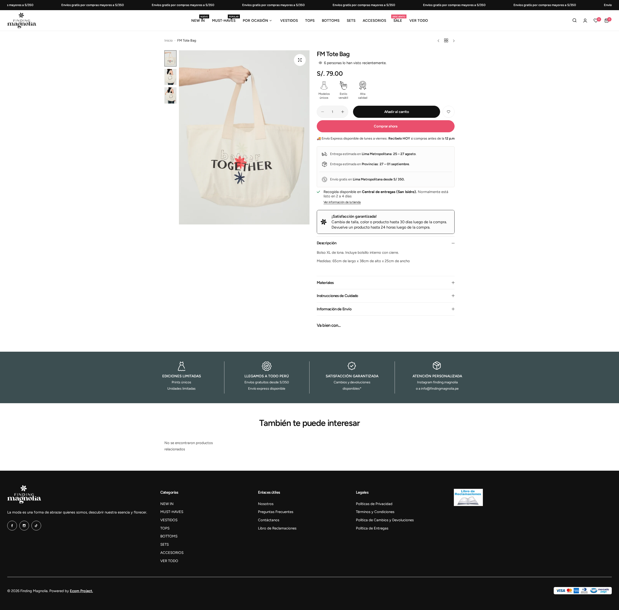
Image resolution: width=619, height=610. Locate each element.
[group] (244, 137)
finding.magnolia (445, 382)
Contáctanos (268, 520)
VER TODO (169, 561)
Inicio (168, 40)
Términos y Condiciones (375, 512)
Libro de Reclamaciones (277, 528)
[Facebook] (12, 525)
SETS (164, 544)
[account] (585, 20)
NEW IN (167, 504)
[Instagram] (24, 525)
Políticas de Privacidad (374, 504)
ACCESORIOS (172, 552)
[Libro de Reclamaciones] (468, 505)
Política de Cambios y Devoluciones (385, 520)
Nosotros (265, 504)
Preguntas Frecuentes (275, 512)
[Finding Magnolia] (21, 20)
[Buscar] (574, 20)
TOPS (164, 528)
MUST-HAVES (171, 512)
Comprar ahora (385, 126)
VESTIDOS (168, 520)
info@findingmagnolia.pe (440, 389)
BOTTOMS (168, 536)
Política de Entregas (372, 528)
